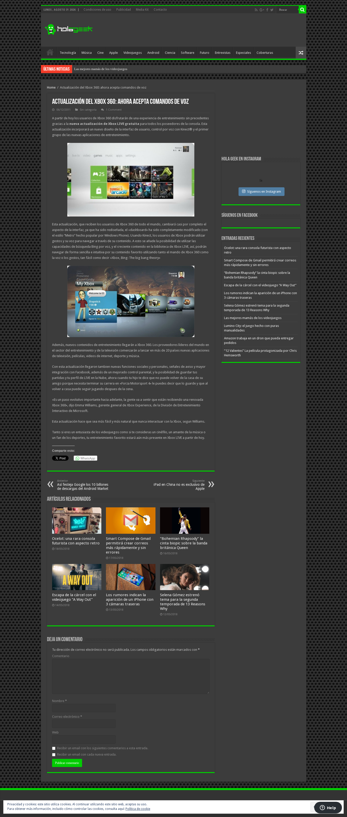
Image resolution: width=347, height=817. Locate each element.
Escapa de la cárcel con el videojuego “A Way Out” (74, 597)
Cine (100, 53)
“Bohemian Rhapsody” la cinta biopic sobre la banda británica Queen (183, 543)
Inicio (50, 52)
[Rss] (256, 10)
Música (87, 53)
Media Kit (142, 9)
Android (153, 53)
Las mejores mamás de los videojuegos (100, 69)
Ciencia (170, 53)
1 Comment (114, 109)
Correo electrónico (67, 717)
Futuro (204, 53)
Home (51, 87)
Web (55, 732)
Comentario (60, 656)
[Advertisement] (210, 30)
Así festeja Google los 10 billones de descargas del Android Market (82, 485)
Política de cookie (137, 809)
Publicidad (123, 9)
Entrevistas (222, 53)
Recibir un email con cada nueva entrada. (86, 754)
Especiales (243, 53)
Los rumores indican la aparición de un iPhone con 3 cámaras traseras (129, 599)
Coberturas (265, 53)
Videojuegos (132, 53)
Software (187, 53)
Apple (113, 53)
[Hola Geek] (68, 29)
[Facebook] (267, 10)
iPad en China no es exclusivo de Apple (179, 485)
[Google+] (262, 10)
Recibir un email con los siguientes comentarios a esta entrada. (102, 748)
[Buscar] (302, 9)
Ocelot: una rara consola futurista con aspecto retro (76, 540)
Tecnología (68, 53)
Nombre (59, 701)
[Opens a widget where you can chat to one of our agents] (328, 808)
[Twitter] (272, 10)
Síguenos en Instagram (264, 191)
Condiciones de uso (97, 9)
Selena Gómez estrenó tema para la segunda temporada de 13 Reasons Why (182, 602)
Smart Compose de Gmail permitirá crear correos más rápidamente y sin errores (128, 545)
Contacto (160, 9)
